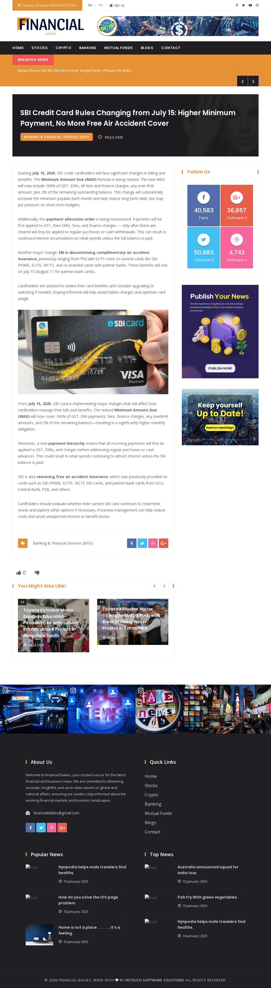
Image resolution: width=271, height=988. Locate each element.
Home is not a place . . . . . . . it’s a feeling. (89, 930)
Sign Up (119, 5)
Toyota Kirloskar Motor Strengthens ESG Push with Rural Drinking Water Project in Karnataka (57, 618)
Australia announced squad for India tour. (208, 869)
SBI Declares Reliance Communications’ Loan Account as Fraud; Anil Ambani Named (84, 70)
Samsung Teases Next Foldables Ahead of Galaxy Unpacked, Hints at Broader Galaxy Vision (137, 612)
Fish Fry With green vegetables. (208, 897)
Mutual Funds (118, 47)
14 (106, 602)
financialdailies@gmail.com (56, 812)
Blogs (147, 47)
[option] (58, 622)
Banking (87, 47)
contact (171, 47)
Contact (152, 832)
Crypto (63, 47)
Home (18, 47)
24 (27, 602)
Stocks (39, 47)
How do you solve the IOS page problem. (88, 900)
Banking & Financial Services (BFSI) (56, 137)
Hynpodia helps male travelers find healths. (92, 869)
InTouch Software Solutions (154, 980)
